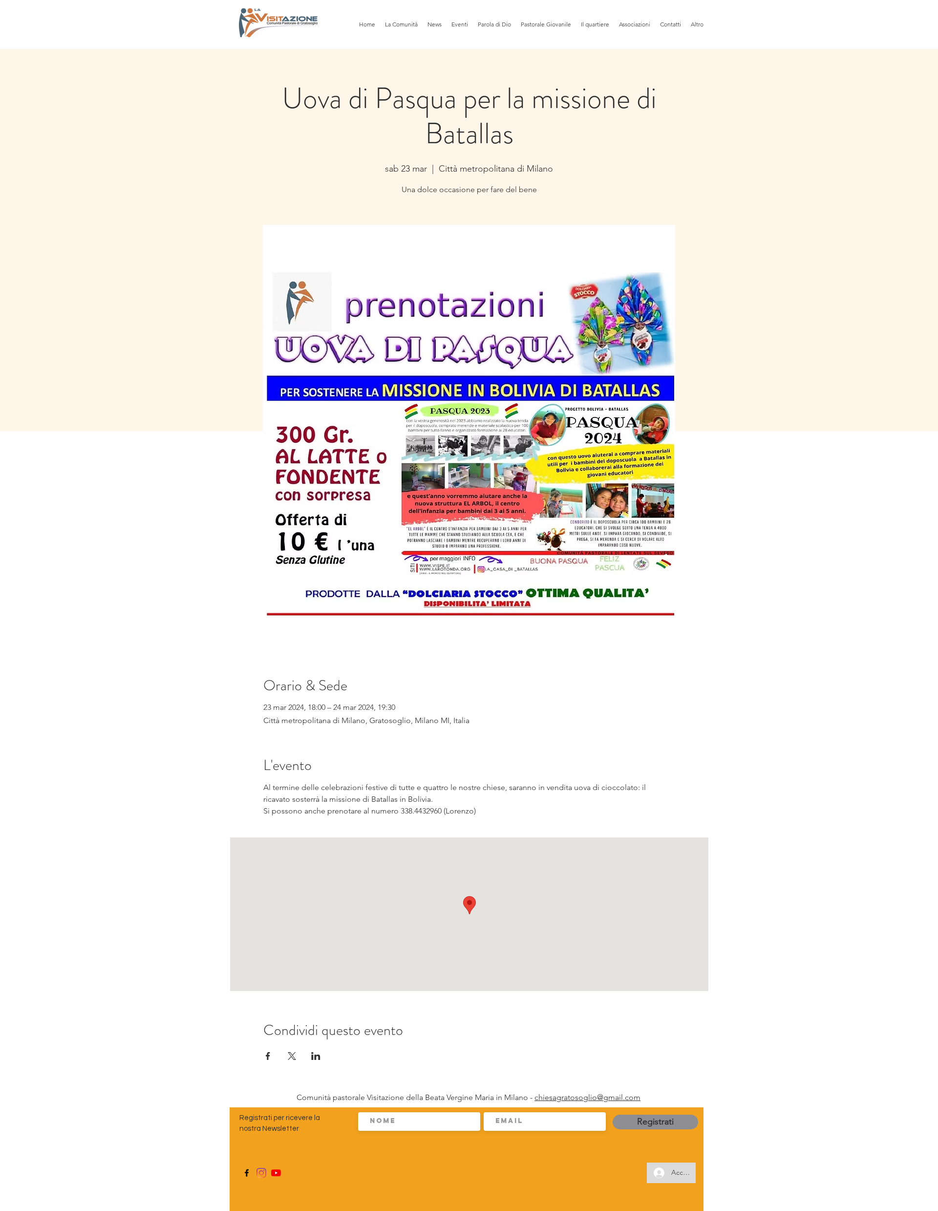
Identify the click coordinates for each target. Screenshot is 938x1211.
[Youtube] (276, 1173)
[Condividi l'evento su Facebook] (268, 1056)
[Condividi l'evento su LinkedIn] (315, 1056)
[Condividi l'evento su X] (292, 1056)
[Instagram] (261, 1173)
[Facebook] (247, 1173)
